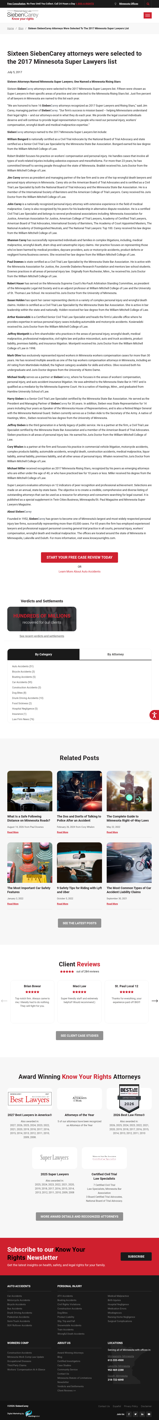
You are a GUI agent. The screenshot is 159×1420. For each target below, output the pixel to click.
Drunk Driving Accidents (19, 1313)
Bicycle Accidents (16, 1304)
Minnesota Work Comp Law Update (25, 1357)
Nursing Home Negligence (121, 1317)
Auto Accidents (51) (23, 666)
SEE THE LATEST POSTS (79, 923)
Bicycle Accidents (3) (23, 671)
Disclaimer (146, 1406)
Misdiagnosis (115, 1313)
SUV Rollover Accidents (19, 1325)
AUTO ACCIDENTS (18, 1286)
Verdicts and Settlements (70, 1386)
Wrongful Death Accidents (70, 1334)
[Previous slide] (4, 1000)
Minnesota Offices (128, 3)
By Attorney (115, 654)
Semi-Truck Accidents (18, 1321)
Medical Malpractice (118, 1296)
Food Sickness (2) (22, 703)
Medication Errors (117, 1308)
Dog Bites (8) (19, 692)
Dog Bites (62, 1313)
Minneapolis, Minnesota (121, 1356)
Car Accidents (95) (22, 682)
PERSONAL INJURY (69, 1286)
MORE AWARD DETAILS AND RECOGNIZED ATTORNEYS (79, 1216)
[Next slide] (155, 1000)
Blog (59, 1357)
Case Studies (64, 1365)
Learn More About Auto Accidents (79, 571)
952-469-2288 (116, 1370)
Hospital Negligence (118, 1304)
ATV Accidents (65, 1296)
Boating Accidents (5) (24, 676)
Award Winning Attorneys (70, 1353)
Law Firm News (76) (23, 719)
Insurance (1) (19, 713)
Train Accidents (65, 1329)
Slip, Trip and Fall (66, 1321)
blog (20, 28)
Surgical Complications (120, 1321)
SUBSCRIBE (136, 1256)
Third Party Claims (16, 1365)
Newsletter (63, 1382)
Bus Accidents (14, 1308)
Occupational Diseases (19, 1361)
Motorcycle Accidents (18, 1300)
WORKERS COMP (18, 1343)
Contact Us (63, 1374)
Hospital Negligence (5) (25, 708)
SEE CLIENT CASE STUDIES (79, 1035)
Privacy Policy (131, 1406)
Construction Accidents (69, 1308)
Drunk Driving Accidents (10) (27, 698)
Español (117, 1406)
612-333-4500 (116, 1360)
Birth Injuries (114, 1300)
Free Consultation (16, 3)
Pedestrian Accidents (18, 1317)
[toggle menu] (147, 15)
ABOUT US (63, 1343)
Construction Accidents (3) (26, 687)
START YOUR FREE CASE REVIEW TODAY (79, 557)
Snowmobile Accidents (69, 1325)
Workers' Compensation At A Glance (26, 1369)
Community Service (67, 1369)
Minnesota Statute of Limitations (74, 1378)
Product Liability (65, 1317)
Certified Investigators (68, 1361)
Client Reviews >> (66, 1390)
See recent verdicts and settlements (42, 636)
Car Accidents (14, 1296)
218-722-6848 (116, 1380)
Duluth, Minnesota (118, 1376)
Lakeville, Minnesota (119, 1366)
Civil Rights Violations (68, 1304)
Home (10, 28)
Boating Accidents (66, 1300)
